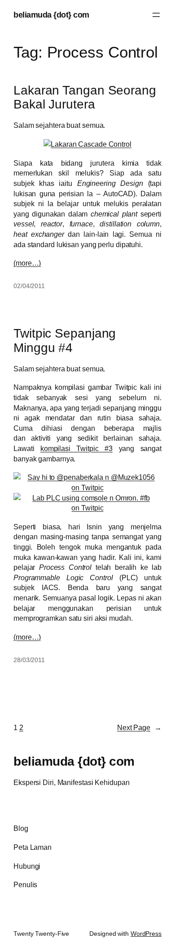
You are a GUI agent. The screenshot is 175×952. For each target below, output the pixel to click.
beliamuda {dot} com (51, 14)
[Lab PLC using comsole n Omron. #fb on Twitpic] (87, 508)
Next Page (139, 727)
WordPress (146, 933)
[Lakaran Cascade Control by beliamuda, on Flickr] (87, 144)
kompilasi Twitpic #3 (76, 448)
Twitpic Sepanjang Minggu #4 (64, 340)
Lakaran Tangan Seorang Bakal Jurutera (84, 97)
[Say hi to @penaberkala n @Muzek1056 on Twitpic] (87, 487)
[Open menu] (156, 14)
